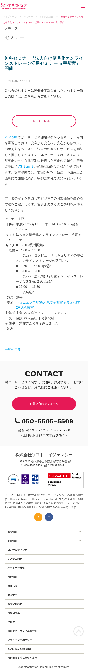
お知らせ (12, 586)
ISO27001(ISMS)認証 (19, 648)
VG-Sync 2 (25, 166)
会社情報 (12, 541)
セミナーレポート (44, 121)
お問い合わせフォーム (44, 403)
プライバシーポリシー (20, 639)
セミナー (12, 595)
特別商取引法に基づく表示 (22, 657)
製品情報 (12, 532)
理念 (10, 544)
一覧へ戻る (13, 349)
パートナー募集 (16, 568)
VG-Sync (11, 137)
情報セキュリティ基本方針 (22, 630)
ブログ (11, 622)
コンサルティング (17, 550)
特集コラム (14, 613)
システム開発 (15, 559)
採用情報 (12, 577)
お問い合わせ (15, 604)
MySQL (12, 535)
